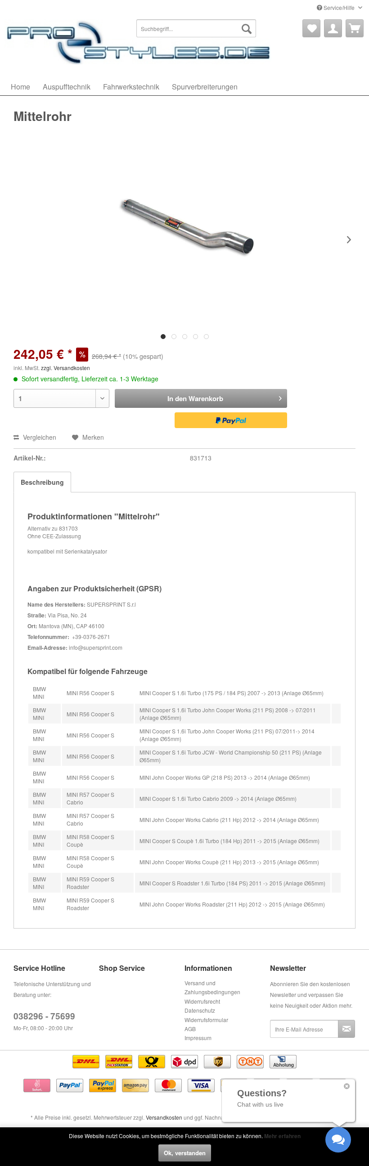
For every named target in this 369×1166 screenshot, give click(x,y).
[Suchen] (246, 28)
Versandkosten (164, 1117)
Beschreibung (42, 482)
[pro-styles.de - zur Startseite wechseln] (139, 41)
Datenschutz (199, 1010)
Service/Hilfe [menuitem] (339, 7)
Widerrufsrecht (202, 1001)
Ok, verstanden (185, 1152)
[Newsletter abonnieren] (346, 1029)
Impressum (198, 1037)
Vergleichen (38, 437)
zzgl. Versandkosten (65, 367)
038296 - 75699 (44, 1016)
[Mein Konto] (333, 28)
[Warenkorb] (355, 28)
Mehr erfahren (282, 1136)
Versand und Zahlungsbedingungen (212, 987)
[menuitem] (196, 28)
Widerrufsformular (206, 1019)
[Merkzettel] (311, 28)
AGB (190, 1028)
